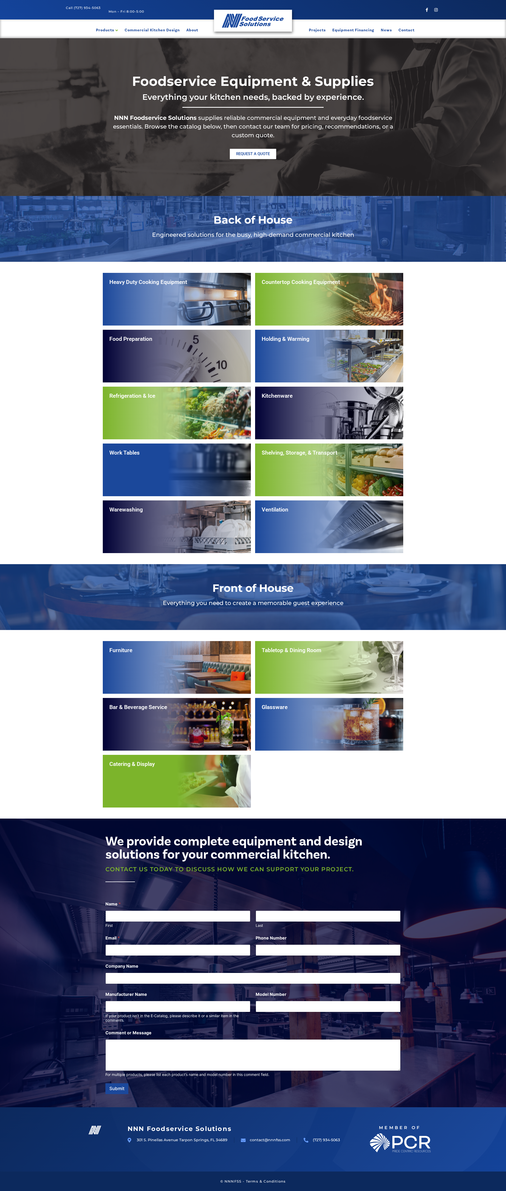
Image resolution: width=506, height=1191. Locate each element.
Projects (317, 30)
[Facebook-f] (427, 10)
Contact (406, 30)
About (192, 30)
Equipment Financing (353, 30)
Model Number (271, 994)
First (109, 925)
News (386, 30)
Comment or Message (128, 1032)
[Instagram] (436, 10)
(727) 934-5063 (87, 8)
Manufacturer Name (126, 994)
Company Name (121, 966)
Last (259, 925)
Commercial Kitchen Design (152, 30)
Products (105, 30)
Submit (116, 1088)
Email (112, 938)
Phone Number (271, 938)
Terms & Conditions (266, 1181)
